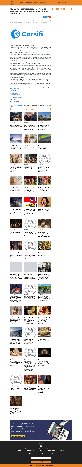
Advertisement (51, 450)
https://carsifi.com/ (34, 52)
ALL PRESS (36, 2)
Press (41, 450)
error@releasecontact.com (16, 105)
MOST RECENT (28, 2)
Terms (19, 450)
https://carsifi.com (18, 97)
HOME (21, 2)
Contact (62, 450)
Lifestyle (41, 453)
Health (30, 453)
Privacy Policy (30, 450)
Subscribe (41, 461)
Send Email (15, 93)
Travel (51, 453)
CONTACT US (43, 2)
